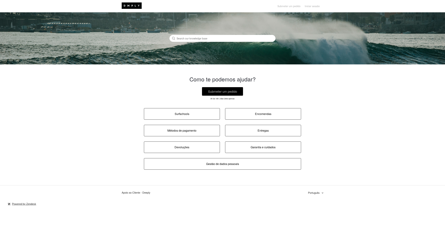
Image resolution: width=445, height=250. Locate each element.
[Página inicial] (132, 8)
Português (314, 192)
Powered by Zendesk (24, 203)
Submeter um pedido (289, 6)
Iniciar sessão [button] (312, 6)
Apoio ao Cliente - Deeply (136, 192)
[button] (222, 91)
